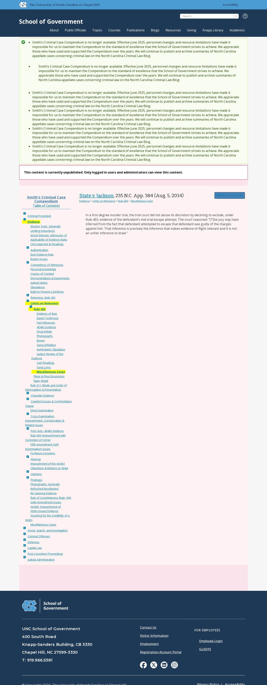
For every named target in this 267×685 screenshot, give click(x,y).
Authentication (39, 250)
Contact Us (148, 627)
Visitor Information (154, 635)
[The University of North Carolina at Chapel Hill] (21, 4)
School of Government (51, 21)
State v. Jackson (96, 195)
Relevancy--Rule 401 (43, 297)
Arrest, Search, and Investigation (48, 530)
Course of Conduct (42, 274)
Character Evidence (42, 395)
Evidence (34, 222)
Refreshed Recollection (44, 489)
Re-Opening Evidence (43, 493)
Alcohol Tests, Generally (45, 226)
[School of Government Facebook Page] (143, 667)
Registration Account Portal (160, 652)
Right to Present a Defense (47, 292)
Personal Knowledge (43, 269)
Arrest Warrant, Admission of (48, 235)
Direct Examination (42, 410)
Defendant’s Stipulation (51, 349)
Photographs (45, 336)
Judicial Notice (38, 283)
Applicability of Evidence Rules (48, 239)
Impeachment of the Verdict (47, 463)
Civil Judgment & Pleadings (47, 244)
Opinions (36, 474)
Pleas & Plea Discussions (49, 376)
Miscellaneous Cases (51, 372)
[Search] (236, 16)
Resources (173, 30)
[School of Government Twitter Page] (153, 667)
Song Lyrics (44, 367)
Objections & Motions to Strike (49, 468)
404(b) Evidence (46, 327)
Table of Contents (46, 205)
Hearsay (36, 459)
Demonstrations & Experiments (49, 278)
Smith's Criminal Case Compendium (46, 199)
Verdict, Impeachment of (45, 507)
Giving (191, 30)
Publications (136, 30)
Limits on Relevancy (44, 303)
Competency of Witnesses (47, 265)
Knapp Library (212, 30)
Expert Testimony (47, 318)
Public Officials (75, 30)
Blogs (155, 30)
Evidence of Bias (47, 313)
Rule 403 (39, 309)
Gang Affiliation (46, 345)
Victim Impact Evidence (44, 511)
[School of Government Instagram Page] (174, 667)
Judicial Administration (41, 559)
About (54, 30)
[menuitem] (143, 665)
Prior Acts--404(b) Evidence (47, 431)
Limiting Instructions (42, 231)
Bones (41, 340)
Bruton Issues (38, 259)
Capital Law (35, 548)
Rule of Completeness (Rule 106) (50, 498)
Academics (237, 30)
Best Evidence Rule (42, 254)
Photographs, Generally (45, 484)
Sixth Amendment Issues (45, 502)
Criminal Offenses (39, 536)
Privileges (36, 480)
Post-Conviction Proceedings (45, 554)
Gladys (205, 649)
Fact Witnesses (46, 322)
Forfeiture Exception (42, 453)
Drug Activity (44, 331)
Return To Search (231, 195)
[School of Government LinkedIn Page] (164, 667)
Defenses (33, 542)
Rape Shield (41, 381)
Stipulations (37, 287)
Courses (114, 30)
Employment (149, 644)
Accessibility (230, 4)
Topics (97, 30)
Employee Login (211, 641)
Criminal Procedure (39, 216)
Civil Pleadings (45, 363)
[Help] (245, 16)
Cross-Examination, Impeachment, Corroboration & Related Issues (44, 420)
